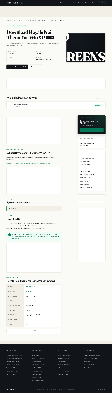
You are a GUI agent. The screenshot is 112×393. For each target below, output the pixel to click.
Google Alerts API (85, 161)
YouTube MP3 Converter (39, 368)
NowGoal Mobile (36, 374)
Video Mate (35, 355)
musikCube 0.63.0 (63, 374)
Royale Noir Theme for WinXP (47, 20)
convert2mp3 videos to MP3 (14, 355)
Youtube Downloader (86, 187)
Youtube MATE (84, 181)
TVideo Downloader (63, 358)
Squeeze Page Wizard (12, 361)
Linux (74, 3)
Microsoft (29, 291)
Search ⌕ (101, 3)
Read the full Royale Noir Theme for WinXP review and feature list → (28, 164)
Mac (69, 3)
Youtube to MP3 (10, 368)
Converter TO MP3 (89, 365)
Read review (36, 67)
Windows (62, 3)
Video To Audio (88, 361)
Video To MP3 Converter (87, 174)
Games (87, 3)
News (93, 3)
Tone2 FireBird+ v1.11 (89, 368)
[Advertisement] (56, 11)
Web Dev (85, 145)
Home (8, 20)
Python (97, 143)
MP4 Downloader (84, 184)
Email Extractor (84, 168)
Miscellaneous (30, 20)
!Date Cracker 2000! (85, 164)
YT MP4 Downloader (63, 371)
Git (81, 145)
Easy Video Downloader (90, 358)
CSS (85, 143)
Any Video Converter (38, 365)
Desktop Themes (17, 20)
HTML (81, 143)
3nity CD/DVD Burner (64, 355)
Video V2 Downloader (38, 358)
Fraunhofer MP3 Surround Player (93, 355)
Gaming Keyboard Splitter (87, 158)
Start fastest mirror (91, 130)
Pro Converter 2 (36, 361)
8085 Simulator (10, 374)
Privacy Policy (101, 389)
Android (80, 3)
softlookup (14, 2)
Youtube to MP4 (36, 377)
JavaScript (90, 143)
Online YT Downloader (12, 365)
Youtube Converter (85, 171)
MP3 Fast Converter (85, 178)
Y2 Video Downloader (12, 371)
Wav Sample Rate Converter (14, 358)
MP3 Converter (62, 368)
